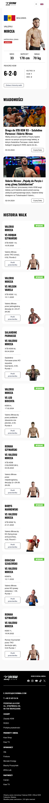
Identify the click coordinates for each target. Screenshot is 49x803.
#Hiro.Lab (7, 770)
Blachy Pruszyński (10, 765)
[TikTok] (40, 680)
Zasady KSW (8, 718)
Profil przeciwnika (12, 263)
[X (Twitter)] (44, 680)
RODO (6, 723)
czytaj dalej (37, 150)
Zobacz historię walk (14, 85)
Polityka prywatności (11, 727)
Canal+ (6, 780)
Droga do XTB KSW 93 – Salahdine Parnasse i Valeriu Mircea (23, 132)
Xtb (4, 752)
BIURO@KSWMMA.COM (15, 693)
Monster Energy (9, 761)
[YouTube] (36, 680)
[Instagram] (32, 680)
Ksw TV (6, 742)
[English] (42, 4)
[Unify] (10, 4)
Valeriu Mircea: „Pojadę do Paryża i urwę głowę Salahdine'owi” (24, 182)
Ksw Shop (7, 737)
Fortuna (6, 756)
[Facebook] (28, 680)
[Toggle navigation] (36, 4)
